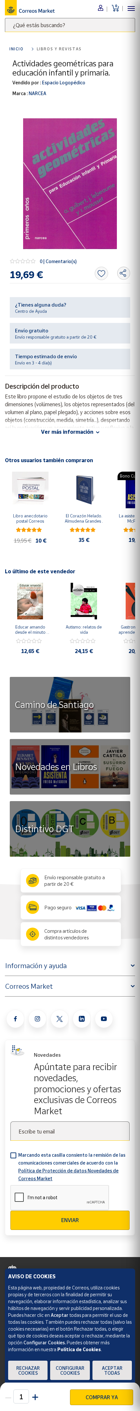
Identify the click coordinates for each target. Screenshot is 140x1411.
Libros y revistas (59, 48)
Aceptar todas (112, 1370)
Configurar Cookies (70, 1370)
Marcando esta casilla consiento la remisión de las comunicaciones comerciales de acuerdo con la (71, 1166)
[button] (34, 1396)
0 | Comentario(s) (58, 261)
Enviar (70, 1220)
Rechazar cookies (28, 1370)
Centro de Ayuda (31, 311)
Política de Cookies (79, 1349)
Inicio (16, 48)
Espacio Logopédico (63, 82)
